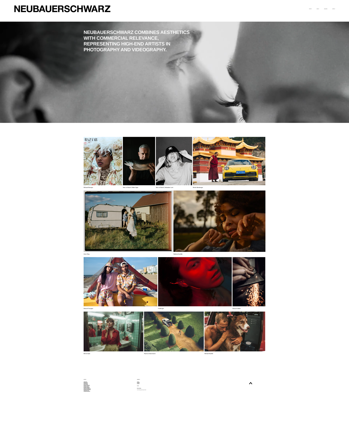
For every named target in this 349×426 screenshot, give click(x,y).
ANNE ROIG (85, 381)
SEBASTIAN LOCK (86, 390)
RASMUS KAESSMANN (87, 389)
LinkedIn (138, 383)
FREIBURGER (86, 383)
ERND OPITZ (86, 382)
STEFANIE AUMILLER (87, 391)
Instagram (138, 382)
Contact (138, 381)
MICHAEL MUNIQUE (87, 387)
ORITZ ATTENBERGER (87, 388)
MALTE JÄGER (86, 384)
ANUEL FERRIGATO (87, 385)
